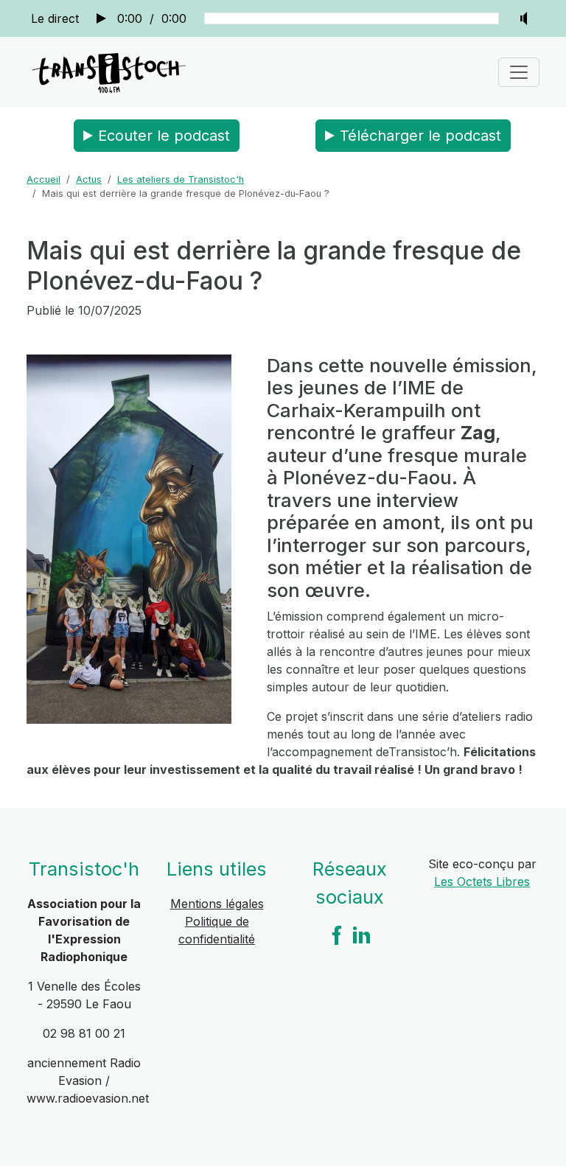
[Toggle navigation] (518, 72)
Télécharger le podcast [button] (420, 135)
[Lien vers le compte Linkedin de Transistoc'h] (361, 934)
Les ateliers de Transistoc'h (180, 179)
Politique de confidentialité (216, 930)
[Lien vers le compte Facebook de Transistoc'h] (336, 934)
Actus (89, 179)
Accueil (43, 179)
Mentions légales (217, 903)
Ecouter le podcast (164, 135)
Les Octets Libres (482, 881)
